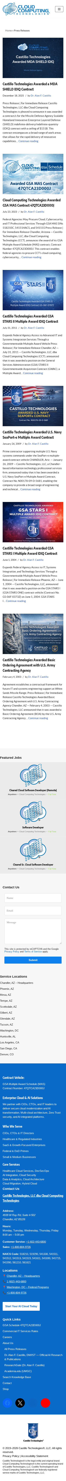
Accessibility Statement (34, 1456)
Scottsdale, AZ (8, 1006)
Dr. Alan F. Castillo (41, 95)
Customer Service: (14, 1241)
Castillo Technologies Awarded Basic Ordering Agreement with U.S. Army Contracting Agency (29, 665)
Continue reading (28, 141)
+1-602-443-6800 (36, 1241)
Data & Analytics (12, 1179)
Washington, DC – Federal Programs (28, 1287)
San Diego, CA (8, 1048)
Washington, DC (9, 1030)
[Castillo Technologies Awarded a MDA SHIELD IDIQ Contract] (33, 58)
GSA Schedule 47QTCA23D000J (22, 1325)
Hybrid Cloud (29, 1183)
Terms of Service (33, 951)
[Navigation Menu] (59, 9)
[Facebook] (7, 1403)
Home (8, 30)
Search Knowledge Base (17, 1377)
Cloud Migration (12, 1183)
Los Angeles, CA (9, 1042)
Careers (7, 1337)
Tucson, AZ (6, 1024)
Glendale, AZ (7, 1018)
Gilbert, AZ (6, 1012)
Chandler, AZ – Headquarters (16, 982)
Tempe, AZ (6, 1000)
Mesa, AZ (5, 994)
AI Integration (10, 1175)
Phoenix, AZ (7, 988)
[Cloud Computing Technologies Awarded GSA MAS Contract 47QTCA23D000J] (33, 174)
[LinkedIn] (32, 1403)
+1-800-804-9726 (21, 1246)
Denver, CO (7, 1054)
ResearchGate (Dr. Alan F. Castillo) (24, 1365)
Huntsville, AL (8, 1036)
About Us (8, 1343)
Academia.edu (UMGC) (18, 1371)
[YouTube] (45, 1403)
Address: (8, 1210)
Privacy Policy (11, 951)
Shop (6, 1389)
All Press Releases (15, 1349)
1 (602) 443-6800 (16, 1281)
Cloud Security (27, 1175)
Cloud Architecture (33, 1179)
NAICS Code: (11, 1253)
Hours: (7, 1226)
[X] (20, 1403)
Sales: (6, 1246)
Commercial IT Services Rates (20, 1331)
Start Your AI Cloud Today (21, 1306)
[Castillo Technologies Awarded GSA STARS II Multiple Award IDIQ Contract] (33, 290)
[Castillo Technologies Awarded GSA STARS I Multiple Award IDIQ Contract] (33, 522)
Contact (7, 1383)
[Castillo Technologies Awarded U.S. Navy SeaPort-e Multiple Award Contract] (33, 406)
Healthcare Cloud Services (18, 1170)
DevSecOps (42, 1170)
